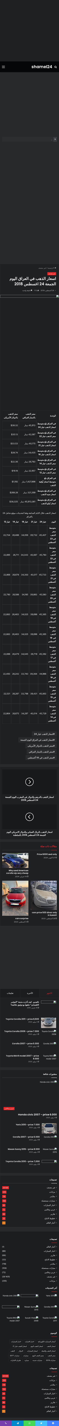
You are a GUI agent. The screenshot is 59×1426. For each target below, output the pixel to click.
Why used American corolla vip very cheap (17, 871)
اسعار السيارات (32, 1351)
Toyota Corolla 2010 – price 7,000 (22, 1161)
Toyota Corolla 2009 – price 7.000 (21, 1031)
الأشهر (49, 993)
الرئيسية (51, 268)
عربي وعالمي (49, 1209)
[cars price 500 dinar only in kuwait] (44, 895)
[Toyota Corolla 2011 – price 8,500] (48, 1023)
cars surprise (21, 918)
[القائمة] (3, 68)
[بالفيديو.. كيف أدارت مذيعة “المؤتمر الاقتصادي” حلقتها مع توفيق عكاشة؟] (48, 1008)
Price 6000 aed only (47, 854)
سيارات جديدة (37, 1360)
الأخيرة (30, 993)
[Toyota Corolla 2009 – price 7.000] (48, 1035)
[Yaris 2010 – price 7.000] (49, 1128)
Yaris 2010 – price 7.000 (28, 1124)
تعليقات (10, 993)
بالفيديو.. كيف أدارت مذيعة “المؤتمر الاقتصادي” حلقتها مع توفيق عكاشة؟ (25, 1003)
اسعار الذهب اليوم (37, 1346)
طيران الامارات (15, 1360)
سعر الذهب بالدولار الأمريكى (40, 745)
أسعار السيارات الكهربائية (46, 1342)
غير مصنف (42, 268)
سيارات (25, 1356)
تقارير (52, 1214)
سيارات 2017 (14, 1356)
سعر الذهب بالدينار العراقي (41, 751)
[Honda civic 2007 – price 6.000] (11, 1299)
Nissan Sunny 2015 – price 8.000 (38, 139)
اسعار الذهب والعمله (48, 1351)
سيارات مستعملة (48, 1201)
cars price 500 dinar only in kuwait (44, 913)
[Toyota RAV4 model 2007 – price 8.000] (48, 1059)
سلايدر (52, 1196)
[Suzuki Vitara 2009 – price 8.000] (29, 1321)
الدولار (21, 1351)
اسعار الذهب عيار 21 (20, 1346)
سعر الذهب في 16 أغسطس (40, 757)
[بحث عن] (55, 68)
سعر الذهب (51, 1356)
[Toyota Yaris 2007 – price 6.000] (29, 1299)
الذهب (13, 1351)
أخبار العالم (50, 1223)
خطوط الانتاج (50, 1218)
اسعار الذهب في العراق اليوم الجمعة (36, 739)
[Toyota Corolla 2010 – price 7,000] (49, 1165)
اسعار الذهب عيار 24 (43, 734)
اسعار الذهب (51, 1346)
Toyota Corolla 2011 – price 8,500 (22, 1019)
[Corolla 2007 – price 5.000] (48, 1047)
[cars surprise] (15, 898)
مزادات (52, 1192)
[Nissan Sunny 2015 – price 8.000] (49, 1153)
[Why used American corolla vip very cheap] (15, 860)
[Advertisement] (29, 30)
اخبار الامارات (29, 1342)
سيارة (27, 1360)
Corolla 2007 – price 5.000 (25, 1043)
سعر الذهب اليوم (38, 1356)
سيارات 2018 (50, 1360)
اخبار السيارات (49, 1205)
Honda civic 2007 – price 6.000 (37, 1114)
